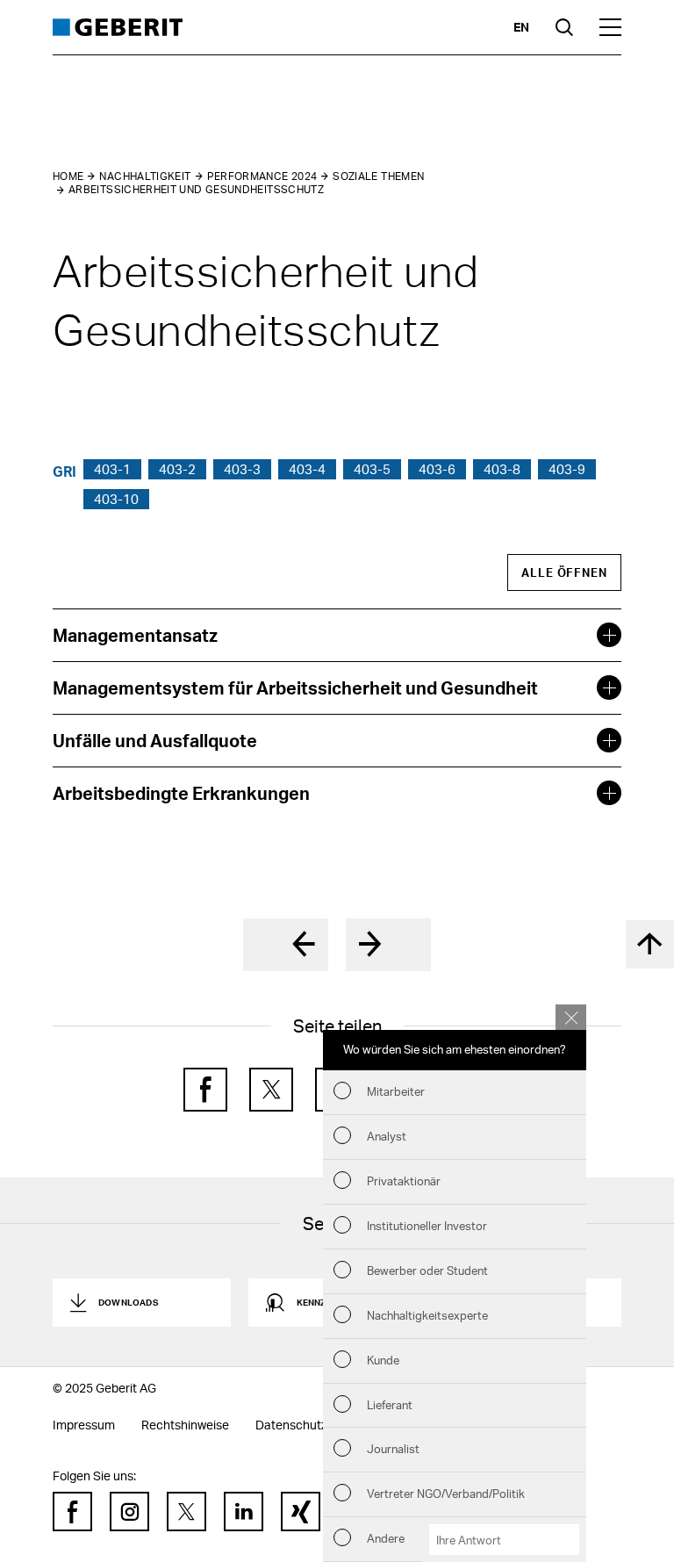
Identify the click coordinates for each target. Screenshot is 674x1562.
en (521, 26)
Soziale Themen (378, 176)
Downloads (128, 1302)
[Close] (571, 1017)
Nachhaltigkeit (144, 176)
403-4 (307, 469)
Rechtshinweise (185, 1424)
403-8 (502, 469)
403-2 (177, 469)
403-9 (567, 469)
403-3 (242, 469)
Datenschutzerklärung (317, 1424)
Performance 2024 (262, 176)
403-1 (112, 469)
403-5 (372, 469)
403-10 (116, 498)
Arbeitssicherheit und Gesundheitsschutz (196, 189)
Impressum (84, 1424)
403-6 (437, 469)
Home (68, 176)
